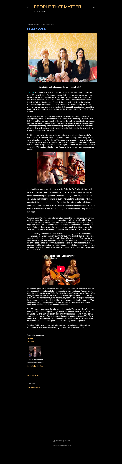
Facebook (31, 341)
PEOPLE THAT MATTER (57, 6)
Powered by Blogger (63, 441)
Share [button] (28, 375)
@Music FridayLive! (35, 366)
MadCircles (67, 445)
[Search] (93, 6)
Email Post (35, 375)
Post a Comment (33, 387)
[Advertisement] (61, 410)
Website (30, 338)
